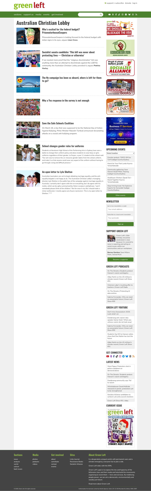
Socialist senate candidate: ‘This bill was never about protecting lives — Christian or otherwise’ (68, 53)
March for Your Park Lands (117, 163)
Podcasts (36, 462)
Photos (35, 459)
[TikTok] (117, 356)
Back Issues (18, 469)
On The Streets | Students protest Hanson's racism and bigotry (120, 272)
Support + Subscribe (115, 3)
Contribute (55, 462)
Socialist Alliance (76, 464)
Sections (17, 14)
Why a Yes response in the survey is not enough (65, 100)
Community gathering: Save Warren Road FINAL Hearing (118, 170)
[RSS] (133, 356)
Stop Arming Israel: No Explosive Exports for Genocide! (119, 187)
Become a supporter (120, 259)
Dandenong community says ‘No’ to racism (119, 373)
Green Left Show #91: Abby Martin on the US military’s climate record (120, 394)
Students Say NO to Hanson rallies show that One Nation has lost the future (120, 336)
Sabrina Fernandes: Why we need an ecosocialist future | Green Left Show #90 (119, 299)
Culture (16, 466)
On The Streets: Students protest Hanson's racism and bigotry (119, 367)
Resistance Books (76, 462)
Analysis (17, 462)
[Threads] (130, 356)
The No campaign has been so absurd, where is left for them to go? (71, 79)
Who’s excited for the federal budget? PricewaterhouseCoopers (61, 30)
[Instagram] (120, 356)
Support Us (28, 14)
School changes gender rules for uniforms (63, 146)
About (53, 459)
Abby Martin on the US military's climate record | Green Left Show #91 (119, 279)
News (16, 459)
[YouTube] (107, 356)
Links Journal (75, 459)
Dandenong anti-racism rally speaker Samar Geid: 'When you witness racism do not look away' (119, 320)
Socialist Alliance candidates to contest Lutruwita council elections (120, 387)
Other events (120, 195)
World (16, 464)
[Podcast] (111, 356)
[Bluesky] (127, 356)
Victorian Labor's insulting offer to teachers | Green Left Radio (120, 286)
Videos (35, 464)
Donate (128, 3)
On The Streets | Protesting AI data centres (118, 292)
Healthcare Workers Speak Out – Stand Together (119, 179)
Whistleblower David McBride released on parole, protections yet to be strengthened (120, 380)
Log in (134, 3)
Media (38, 14)
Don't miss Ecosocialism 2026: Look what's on (118, 313)
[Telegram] (123, 356)
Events (46, 14)
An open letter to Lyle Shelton (57, 172)
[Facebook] (114, 356)
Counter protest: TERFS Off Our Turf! (119, 158)
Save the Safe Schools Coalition (58, 123)
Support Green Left (117, 231)
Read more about (99, 484)
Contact (54, 464)
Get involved (57, 14)
